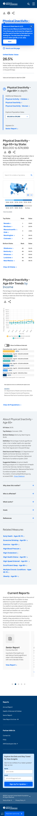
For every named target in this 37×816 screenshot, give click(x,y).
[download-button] (4, 13)
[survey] (2, 813)
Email (6, 775)
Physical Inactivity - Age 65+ (16, 22)
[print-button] (8, 13)
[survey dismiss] (21, 813)
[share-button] (13, 13)
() (19, 476)
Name (6, 768)
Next (9, 42)
